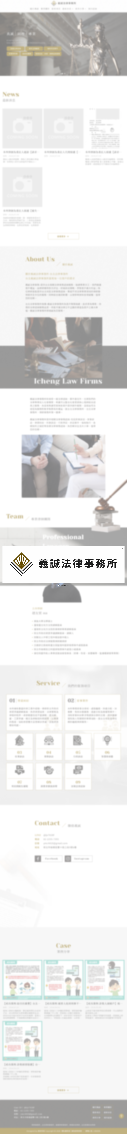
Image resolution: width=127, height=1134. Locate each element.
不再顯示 (65, 585)
